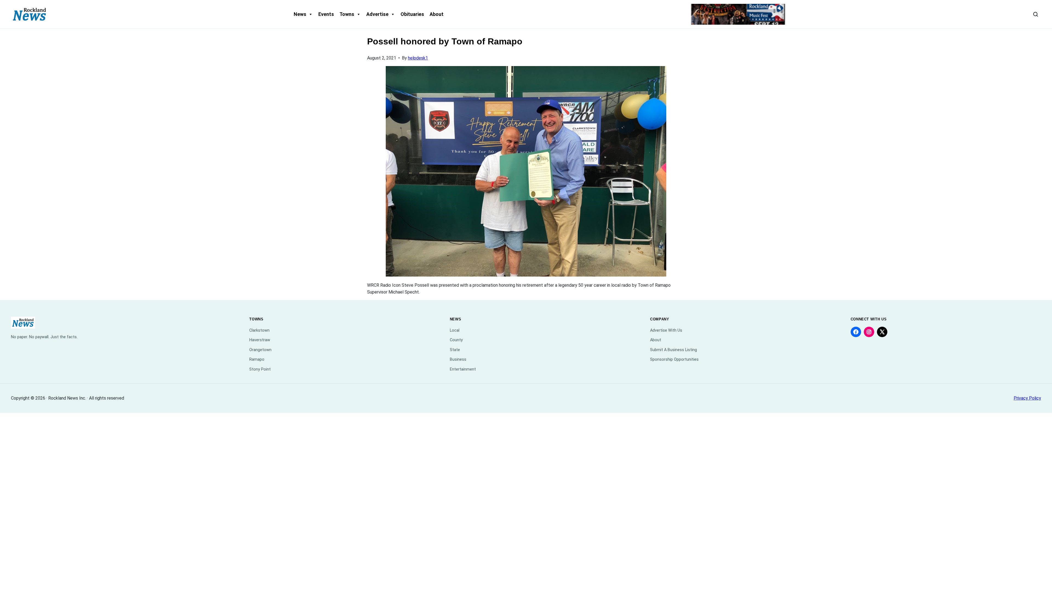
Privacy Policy (1027, 398)
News (300, 14)
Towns (346, 14)
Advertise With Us (666, 330)
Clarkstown (259, 330)
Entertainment (463, 369)
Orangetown (260, 350)
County (456, 340)
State (455, 350)
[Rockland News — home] (29, 14)
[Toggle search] (1035, 14)
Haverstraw (259, 340)
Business (458, 359)
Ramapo (256, 359)
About (437, 14)
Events (326, 14)
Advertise (377, 14)
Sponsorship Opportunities (674, 359)
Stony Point (260, 369)
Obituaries (412, 14)
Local (454, 330)
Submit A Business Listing (673, 350)
